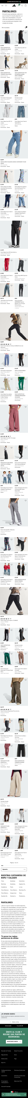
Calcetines (21, 881)
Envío (15, 1054)
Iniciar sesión (8, 1025)
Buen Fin (3, 1062)
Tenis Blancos (5, 890)
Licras (20, 887)
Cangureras (13, 893)
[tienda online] (14, 6)
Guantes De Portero (4, 896)
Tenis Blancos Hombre (13, 890)
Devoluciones (4, 1058)
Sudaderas (4, 887)
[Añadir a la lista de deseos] (11, 33)
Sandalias (12, 881)
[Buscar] (22, 5)
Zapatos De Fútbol (22, 884)
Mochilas (3, 884)
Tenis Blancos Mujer (5, 893)
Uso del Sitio (4, 1075)
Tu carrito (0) (20, 1025)
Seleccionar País (18, 1081)
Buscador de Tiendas (6, 1050)
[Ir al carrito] (25, 5)
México (16, 1092)
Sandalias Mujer (12, 884)
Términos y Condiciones (19, 1070)
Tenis (2, 881)
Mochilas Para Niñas (23, 890)
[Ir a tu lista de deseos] (6, 5)
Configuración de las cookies (6, 1071)
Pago (15, 1058)
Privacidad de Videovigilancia (4, 1082)
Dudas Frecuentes (18, 1050)
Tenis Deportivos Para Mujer (22, 893)
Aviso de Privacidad (5, 1086)
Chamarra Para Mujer (13, 896)
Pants (11, 887)
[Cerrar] (3, 1095)
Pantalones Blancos (22, 896)
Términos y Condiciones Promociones (19, 1076)
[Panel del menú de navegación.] (2, 5)
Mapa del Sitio (4, 1054)
